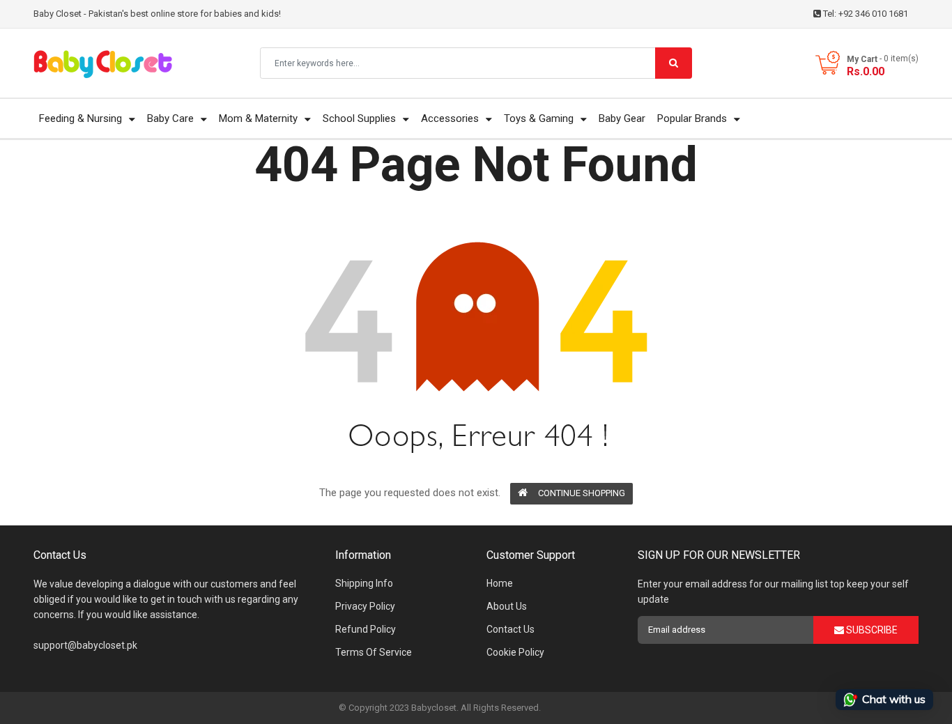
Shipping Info (364, 583)
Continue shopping (581, 493)
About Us (506, 606)
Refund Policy (365, 629)
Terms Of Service (373, 652)
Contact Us (510, 629)
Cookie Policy (515, 652)
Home (499, 583)
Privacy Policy (365, 606)
